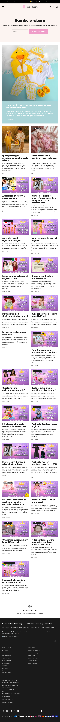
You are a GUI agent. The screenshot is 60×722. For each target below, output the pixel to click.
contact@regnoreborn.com (12, 693)
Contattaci (5, 668)
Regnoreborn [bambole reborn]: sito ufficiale (13, 463)
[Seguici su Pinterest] (15, 711)
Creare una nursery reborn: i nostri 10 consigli (15, 541)
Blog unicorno (5, 653)
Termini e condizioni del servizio (36, 650)
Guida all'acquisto (6, 660)
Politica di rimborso (32, 663)
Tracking (4, 665)
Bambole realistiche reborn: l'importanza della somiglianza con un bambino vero (43, 199)
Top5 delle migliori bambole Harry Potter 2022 (44, 463)
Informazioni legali (32, 660)
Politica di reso (31, 655)
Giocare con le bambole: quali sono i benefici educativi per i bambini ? (14, 502)
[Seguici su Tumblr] (22, 711)
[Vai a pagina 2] (34, 599)
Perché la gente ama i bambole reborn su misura (44, 351)
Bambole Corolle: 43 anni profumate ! (43, 500)
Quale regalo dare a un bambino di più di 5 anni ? (43, 389)
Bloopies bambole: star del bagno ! (44, 239)
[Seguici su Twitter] (7, 711)
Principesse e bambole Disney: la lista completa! (14, 425)
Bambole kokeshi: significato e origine (11, 239)
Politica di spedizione (33, 658)
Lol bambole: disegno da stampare (14, 333)
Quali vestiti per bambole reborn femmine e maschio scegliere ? (28, 106)
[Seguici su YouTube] (18, 711)
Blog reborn (5, 650)
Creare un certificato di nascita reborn (42, 277)
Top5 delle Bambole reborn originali (44, 425)
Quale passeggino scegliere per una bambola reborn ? (15, 158)
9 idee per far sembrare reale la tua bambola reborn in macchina (42, 542)
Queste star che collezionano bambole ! (13, 389)
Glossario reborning (7, 655)
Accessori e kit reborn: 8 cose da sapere (13, 197)
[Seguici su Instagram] (11, 711)
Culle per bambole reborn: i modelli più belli (44, 315)
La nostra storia (6, 663)
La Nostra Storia (6, 696)
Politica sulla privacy (33, 653)
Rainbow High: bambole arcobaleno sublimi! (13, 581)
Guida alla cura (6, 658)
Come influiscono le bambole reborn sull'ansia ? (43, 158)
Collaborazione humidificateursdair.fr (7, 671)
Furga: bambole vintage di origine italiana (15, 277)
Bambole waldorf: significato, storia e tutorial (15, 315)
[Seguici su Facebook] (3, 711)
